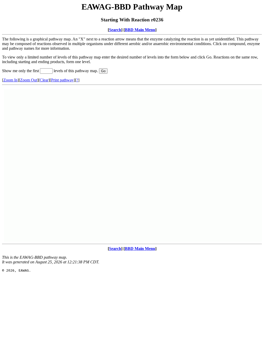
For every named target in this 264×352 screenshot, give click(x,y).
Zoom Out (28, 80)
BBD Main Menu (140, 30)
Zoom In (10, 80)
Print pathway (62, 80)
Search (115, 30)
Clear (44, 80)
